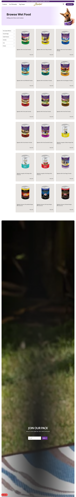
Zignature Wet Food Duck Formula (24, 49)
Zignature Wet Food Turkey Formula (44, 49)
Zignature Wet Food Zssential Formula (44, 142)
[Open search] (63, 4)
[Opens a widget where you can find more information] (4, 494)
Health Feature (6, 36)
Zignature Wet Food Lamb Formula (24, 111)
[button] (25, 43)
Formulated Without (7, 30)
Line (4, 42)
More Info (31, 54)
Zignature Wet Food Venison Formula (24, 142)
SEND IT (45, 438)
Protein (4, 45)
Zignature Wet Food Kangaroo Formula (65, 80)
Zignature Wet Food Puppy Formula (64, 173)
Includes (4, 39)
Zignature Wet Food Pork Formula (64, 111)
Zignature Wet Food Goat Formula (44, 111)
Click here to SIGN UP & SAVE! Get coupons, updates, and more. (38, 1)
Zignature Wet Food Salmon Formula (44, 80)
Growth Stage (6, 33)
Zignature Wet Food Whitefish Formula (25, 80)
